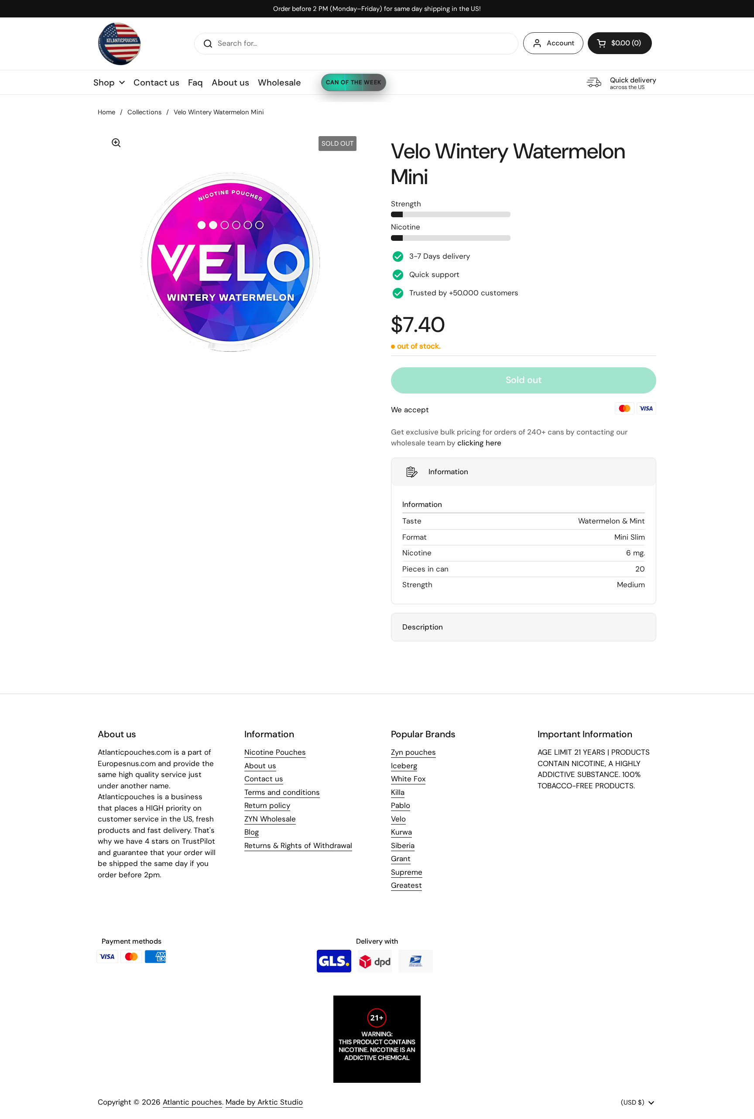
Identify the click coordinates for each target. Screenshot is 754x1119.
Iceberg (404, 765)
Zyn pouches (413, 752)
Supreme (406, 872)
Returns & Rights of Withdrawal (298, 845)
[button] (620, 43)
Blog (251, 832)
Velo (398, 819)
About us (260, 765)
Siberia (403, 845)
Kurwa (401, 832)
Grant (401, 858)
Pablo (400, 805)
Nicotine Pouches (275, 752)
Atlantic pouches (192, 1102)
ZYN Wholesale (270, 819)
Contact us (263, 779)
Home (106, 112)
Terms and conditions (282, 792)
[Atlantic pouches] (119, 43)
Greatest (406, 885)
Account (560, 43)
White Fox (408, 779)
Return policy (267, 805)
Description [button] (422, 627)
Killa (397, 792)
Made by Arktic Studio (264, 1102)
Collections (144, 112)
